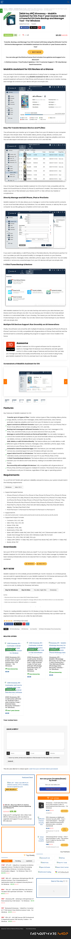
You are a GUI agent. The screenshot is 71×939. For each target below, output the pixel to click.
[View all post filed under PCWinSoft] (62, 872)
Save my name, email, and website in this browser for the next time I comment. (34, 758)
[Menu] (2, 2)
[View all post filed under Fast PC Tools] (62, 862)
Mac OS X (42, 564)
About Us (3, 928)
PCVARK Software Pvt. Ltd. (52, 847)
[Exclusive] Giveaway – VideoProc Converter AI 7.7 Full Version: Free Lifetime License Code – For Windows (17, 910)
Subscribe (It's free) (53, 789)
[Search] (68, 2)
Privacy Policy (19, 928)
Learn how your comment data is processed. (43, 769)
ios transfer (33, 629)
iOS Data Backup (14, 629)
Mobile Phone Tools (20, 9)
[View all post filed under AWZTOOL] (44, 862)
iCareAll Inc (49, 813)
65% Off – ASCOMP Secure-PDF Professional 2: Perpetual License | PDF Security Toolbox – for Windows (17, 919)
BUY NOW (36, 52)
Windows (31, 564)
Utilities (11, 9)
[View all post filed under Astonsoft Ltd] (44, 858)
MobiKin (34, 24)
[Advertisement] (18, 840)
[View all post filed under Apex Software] (44, 867)
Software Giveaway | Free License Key (50, 629)
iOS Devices (24, 629)
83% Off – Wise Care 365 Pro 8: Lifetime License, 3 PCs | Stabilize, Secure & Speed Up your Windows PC (17, 806)
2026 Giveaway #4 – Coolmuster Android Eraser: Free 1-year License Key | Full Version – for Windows (13, 661)
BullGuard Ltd (49, 831)
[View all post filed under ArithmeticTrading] (44, 872)
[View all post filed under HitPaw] (62, 858)
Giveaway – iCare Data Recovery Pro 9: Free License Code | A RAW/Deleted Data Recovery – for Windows (57, 805)
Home (5, 9)
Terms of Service (11, 928)
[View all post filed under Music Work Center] (62, 867)
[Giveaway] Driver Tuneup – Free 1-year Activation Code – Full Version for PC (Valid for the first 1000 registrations (57, 839)
